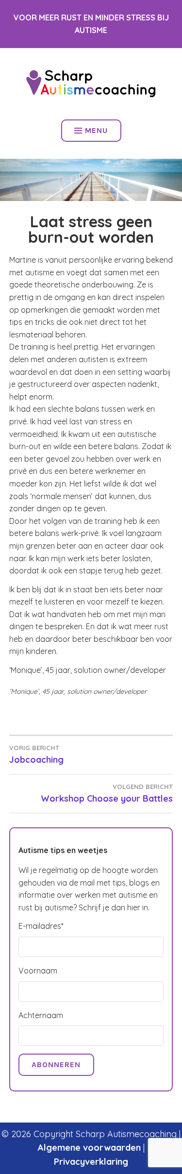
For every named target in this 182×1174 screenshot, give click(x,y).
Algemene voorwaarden (89, 1147)
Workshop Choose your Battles (107, 793)
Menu (96, 130)
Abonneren (56, 1064)
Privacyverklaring (91, 1161)
